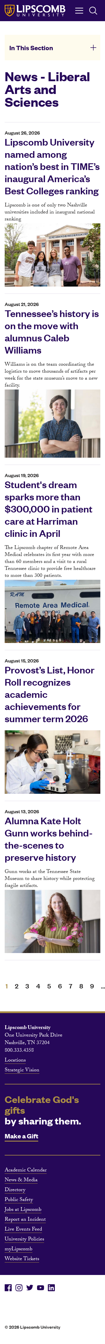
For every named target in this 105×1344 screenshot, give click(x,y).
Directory (15, 1190)
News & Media (21, 1180)
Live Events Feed (23, 1230)
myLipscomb (18, 1250)
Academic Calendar (26, 1171)
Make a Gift (21, 1135)
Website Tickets (22, 1259)
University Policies (24, 1240)
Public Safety (19, 1200)
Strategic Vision (22, 1071)
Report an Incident (25, 1220)
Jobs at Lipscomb (23, 1210)
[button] (52, 47)
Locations (15, 1061)
